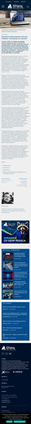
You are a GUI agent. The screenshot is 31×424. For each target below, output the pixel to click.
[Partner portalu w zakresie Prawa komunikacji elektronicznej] (17, 372)
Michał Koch (5, 206)
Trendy (9, 31)
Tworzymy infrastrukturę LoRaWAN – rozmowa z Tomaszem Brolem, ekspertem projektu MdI (22, 184)
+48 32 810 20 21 (6, 402)
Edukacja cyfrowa (5, 29)
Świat (24, 29)
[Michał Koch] (8, 198)
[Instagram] (6, 353)
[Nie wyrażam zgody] (29, 418)
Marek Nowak (5, 330)
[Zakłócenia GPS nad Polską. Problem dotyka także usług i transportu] (8, 294)
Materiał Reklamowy (7, 316)
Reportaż (20, 29)
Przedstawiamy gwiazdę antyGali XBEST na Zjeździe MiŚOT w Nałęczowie (20, 283)
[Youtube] (10, 353)
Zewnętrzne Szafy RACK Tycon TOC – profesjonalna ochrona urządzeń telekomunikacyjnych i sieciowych (15, 314)
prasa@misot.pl (6, 400)
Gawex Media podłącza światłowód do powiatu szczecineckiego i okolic (19, 255)
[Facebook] (3, 353)
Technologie (4, 31)
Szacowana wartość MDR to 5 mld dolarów (7, 181)
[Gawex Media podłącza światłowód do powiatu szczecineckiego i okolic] (8, 257)
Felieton (11, 29)
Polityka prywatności (19, 421)
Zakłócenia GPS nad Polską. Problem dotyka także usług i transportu (20, 292)
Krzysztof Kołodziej (7, 323)
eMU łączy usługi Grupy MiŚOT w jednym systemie (14, 306)
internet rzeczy (6, 72)
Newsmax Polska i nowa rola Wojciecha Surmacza (14, 321)
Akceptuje (9, 421)
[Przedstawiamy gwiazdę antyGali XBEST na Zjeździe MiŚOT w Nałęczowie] (8, 285)
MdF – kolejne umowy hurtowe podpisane (12, 328)
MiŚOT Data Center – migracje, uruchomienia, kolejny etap (15, 335)
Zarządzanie (14, 31)
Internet (15, 29)
